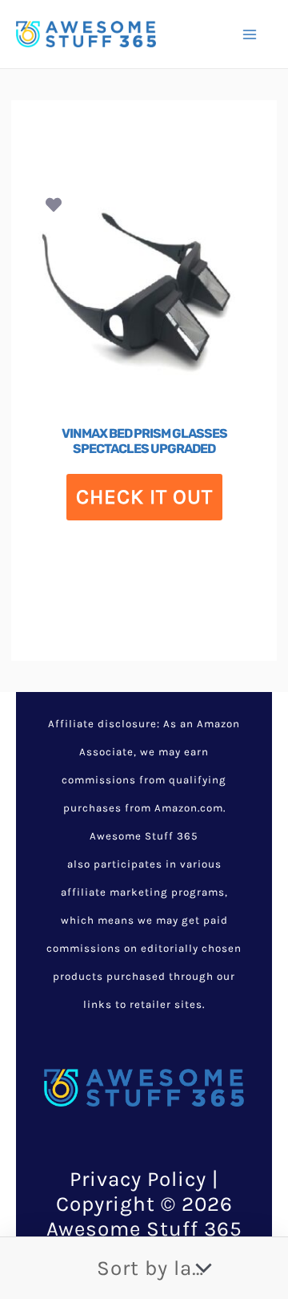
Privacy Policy (138, 1179)
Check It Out (144, 496)
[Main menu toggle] (249, 33)
